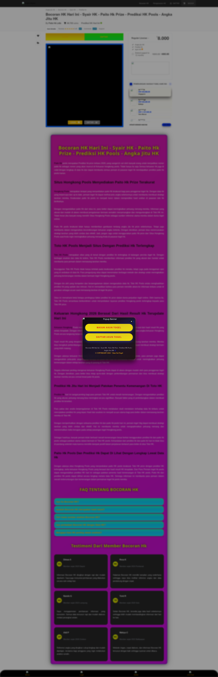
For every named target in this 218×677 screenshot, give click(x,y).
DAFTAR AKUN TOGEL (109, 337)
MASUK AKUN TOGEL (109, 327)
